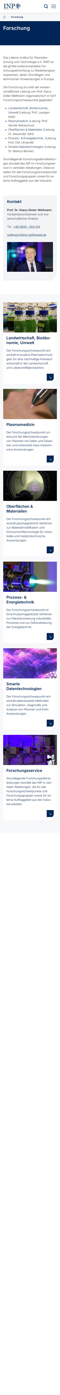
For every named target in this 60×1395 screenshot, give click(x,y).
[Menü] (53, 6)
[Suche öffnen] (46, 6)
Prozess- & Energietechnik (25, 138)
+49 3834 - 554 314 (26, 226)
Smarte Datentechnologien (26, 146)
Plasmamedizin (18, 121)
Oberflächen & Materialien (25, 129)
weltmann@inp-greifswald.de (26, 234)
